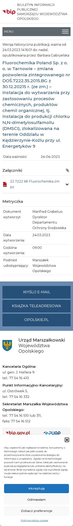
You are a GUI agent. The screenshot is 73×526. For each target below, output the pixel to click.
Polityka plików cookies (34, 520)
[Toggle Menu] (65, 31)
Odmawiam (36, 500)
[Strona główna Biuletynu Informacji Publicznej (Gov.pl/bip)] (21, 433)
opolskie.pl (36, 320)
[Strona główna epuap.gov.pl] (55, 433)
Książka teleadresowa (36, 306)
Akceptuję (36, 488)
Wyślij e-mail (47, 294)
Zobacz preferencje (36, 511)
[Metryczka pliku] (67, 184)
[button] (67, 440)
